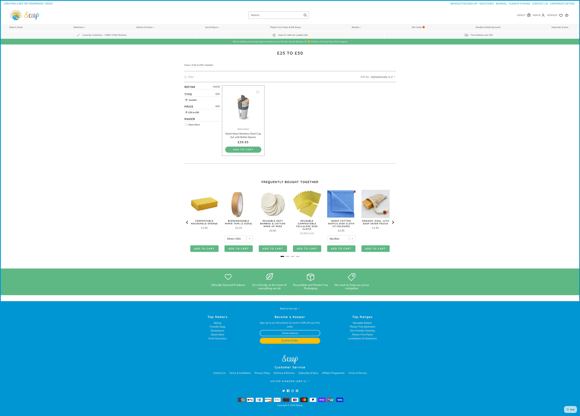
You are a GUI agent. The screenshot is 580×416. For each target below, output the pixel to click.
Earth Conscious (217, 338)
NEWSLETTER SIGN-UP (463, 3)
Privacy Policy (262, 372)
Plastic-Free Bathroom (362, 326)
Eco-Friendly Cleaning (362, 330)
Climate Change (519, 3)
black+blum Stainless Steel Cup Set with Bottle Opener (243, 133)
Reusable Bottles (362, 322)
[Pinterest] (297, 390)
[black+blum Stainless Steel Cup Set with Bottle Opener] (243, 106)
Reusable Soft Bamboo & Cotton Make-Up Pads (272, 223)
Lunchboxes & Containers (362, 338)
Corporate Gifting (562, 3)
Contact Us (540, 3)
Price (188, 106)
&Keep (217, 322)
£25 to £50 (193, 112)
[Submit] (305, 15)
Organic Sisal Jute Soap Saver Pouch (375, 222)
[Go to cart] (567, 15)
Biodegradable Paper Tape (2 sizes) (238, 222)
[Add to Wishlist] (257, 92)
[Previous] (187, 222)
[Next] (393, 222)
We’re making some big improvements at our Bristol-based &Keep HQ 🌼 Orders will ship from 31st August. (290, 41)
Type (188, 94)
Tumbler (192, 100)
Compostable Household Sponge (204, 222)
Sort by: (365, 76)
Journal (501, 3)
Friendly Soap (217, 326)
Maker (189, 119)
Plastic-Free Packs (362, 334)
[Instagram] (292, 390)
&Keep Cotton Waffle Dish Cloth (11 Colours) (341, 223)
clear (218, 94)
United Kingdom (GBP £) (289, 381)
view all (216, 86)
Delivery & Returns (284, 372)
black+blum (217, 334)
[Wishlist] (555, 15)
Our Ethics (486, 3)
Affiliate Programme (333, 372)
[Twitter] (283, 390)
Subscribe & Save (308, 372)
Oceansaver (217, 330)
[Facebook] (288, 390)
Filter (190, 76)
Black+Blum (194, 124)
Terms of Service (357, 372)
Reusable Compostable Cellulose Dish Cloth (307, 224)
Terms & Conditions (240, 372)
